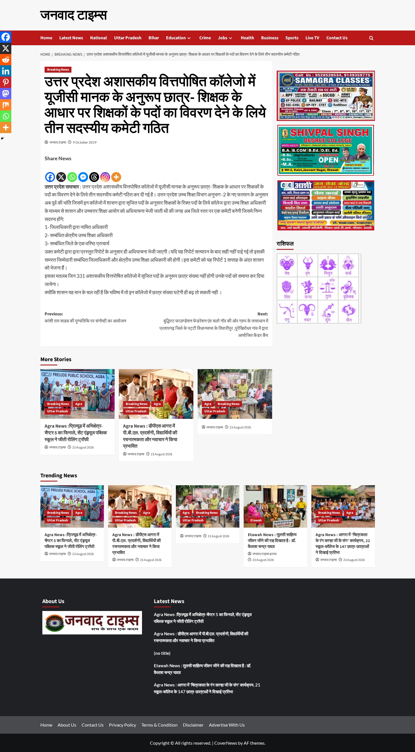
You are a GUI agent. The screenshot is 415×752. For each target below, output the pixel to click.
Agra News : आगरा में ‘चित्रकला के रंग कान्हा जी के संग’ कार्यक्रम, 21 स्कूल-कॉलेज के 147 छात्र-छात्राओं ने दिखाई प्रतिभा (343, 544)
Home (46, 38)
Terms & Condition (159, 724)
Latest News (71, 38)
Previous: (85, 317)
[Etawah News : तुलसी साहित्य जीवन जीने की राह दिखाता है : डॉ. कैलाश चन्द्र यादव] (275, 506)
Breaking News (58, 69)
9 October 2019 (85, 142)
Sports (291, 38)
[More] (116, 172)
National (98, 38)
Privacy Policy (122, 724)
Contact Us (337, 38)
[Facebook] (50, 172)
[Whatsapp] (72, 172)
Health (247, 38)
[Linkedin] (5, 71)
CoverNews (225, 743)
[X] (61, 172)
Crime (205, 38)
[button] (371, 38)
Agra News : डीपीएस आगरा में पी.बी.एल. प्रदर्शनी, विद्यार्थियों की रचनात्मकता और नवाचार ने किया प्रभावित (150, 436)
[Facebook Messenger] (83, 172)
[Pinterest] (5, 82)
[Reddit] (5, 59)
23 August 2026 (83, 447)
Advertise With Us (227, 724)
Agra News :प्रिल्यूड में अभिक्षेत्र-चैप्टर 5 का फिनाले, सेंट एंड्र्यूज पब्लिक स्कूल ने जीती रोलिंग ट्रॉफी (76, 433)
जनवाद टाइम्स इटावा (264, 554)
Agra (78, 404)
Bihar (153, 38)
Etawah (256, 520)
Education (176, 38)
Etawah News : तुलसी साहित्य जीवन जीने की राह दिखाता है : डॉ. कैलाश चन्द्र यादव (272, 541)
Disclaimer (193, 724)
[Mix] (5, 104)
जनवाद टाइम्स (73, 15)
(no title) (162, 653)
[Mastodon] (5, 93)
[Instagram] (105, 172)
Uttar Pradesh (127, 38)
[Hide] (2, 138)
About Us (67, 724)
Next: (214, 325)
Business (269, 38)
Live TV (312, 38)
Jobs (222, 38)
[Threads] (94, 172)
